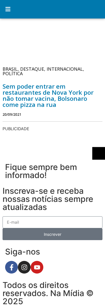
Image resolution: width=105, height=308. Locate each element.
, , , (43, 71)
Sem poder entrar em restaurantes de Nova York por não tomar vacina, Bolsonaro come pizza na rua (48, 95)
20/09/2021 (12, 114)
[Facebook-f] (11, 267)
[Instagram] (24, 267)
